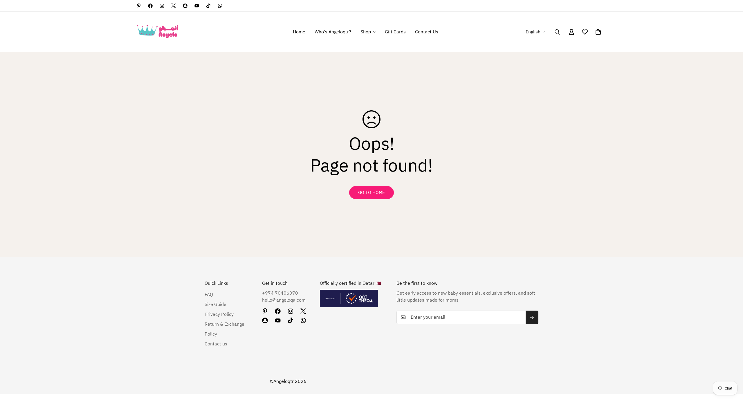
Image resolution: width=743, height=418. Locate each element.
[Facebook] (150, 5)
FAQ (209, 294)
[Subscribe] (532, 317)
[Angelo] (157, 32)
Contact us (216, 343)
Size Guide (215, 304)
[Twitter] (173, 5)
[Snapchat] (185, 5)
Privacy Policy (219, 314)
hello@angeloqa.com (284, 300)
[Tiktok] (208, 5)
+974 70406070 (280, 293)
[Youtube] (196, 5)
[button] (598, 32)
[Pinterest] (138, 5)
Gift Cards (395, 31)
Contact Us (426, 31)
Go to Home (371, 192)
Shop (365, 31)
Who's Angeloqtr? (333, 31)
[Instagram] (162, 5)
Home (299, 31)
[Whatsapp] (220, 5)
